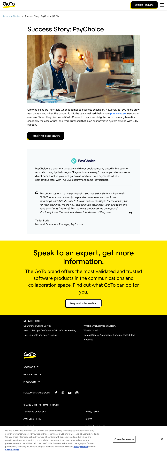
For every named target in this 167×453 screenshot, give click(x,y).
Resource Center (11, 16)
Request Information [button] (84, 303)
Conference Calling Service (37, 326)
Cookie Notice (12, 449)
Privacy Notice (81, 446)
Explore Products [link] (144, 4)
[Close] (161, 439)
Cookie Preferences (124, 439)
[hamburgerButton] (161, 5)
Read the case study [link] (46, 135)
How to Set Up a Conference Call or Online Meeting (49, 330)
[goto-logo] (83, 355)
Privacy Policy (92, 411)
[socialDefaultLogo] (56, 393)
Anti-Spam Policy (32, 418)
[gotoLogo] (9, 5)
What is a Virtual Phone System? (100, 326)
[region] (83, 439)
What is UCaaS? (92, 330)
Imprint (88, 418)
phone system (118, 113)
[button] (31, 367)
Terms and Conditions (34, 411)
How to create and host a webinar (40, 335)
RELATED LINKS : (33, 321)
